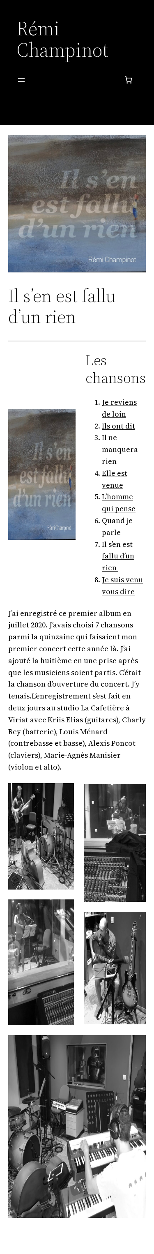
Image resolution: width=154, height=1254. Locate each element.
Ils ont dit (118, 426)
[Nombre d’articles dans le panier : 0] (128, 80)
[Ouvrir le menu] (21, 80)
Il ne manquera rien (120, 449)
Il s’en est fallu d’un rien (118, 556)
